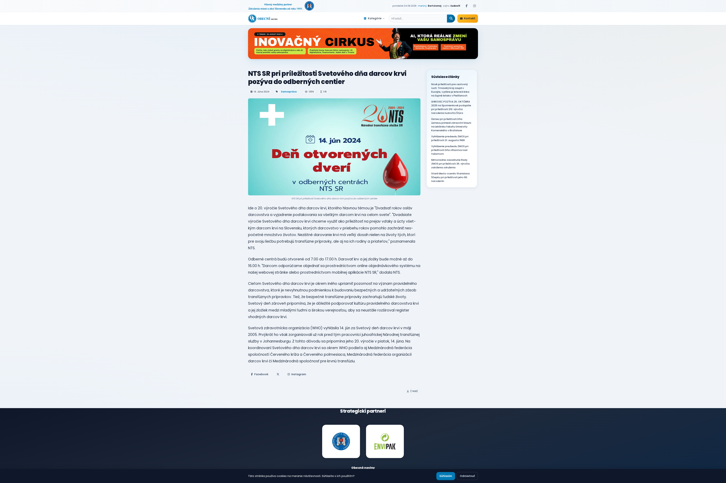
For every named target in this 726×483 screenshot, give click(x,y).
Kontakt (469, 18)
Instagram (298, 374)
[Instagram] (474, 5)
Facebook (261, 374)
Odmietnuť (467, 476)
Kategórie (375, 18)
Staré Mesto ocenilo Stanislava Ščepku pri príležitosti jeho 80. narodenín (450, 177)
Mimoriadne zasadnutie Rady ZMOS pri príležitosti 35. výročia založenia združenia (450, 163)
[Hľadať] (451, 19)
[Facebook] (466, 5)
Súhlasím (445, 476)
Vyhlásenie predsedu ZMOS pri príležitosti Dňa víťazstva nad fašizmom (449, 150)
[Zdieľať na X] (278, 374)
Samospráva (289, 91)
